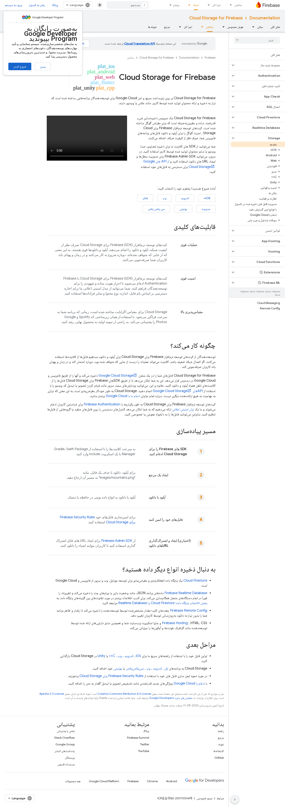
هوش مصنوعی (235, 27)
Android (171, 781)
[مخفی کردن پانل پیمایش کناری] (235, 799)
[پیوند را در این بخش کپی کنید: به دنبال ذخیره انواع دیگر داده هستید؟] (118, 569)
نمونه (221, 744)
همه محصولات (73, 781)
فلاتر (145, 198)
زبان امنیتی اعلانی (183, 409)
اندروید (185, 198)
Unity (101, 656)
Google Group (65, 744)
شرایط (220, 798)
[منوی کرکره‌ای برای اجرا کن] (207, 5)
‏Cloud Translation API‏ (139, 43)
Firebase (210, 57)
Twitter (144, 744)
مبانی (260, 27)
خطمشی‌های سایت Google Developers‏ (171, 698)
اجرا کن (216, 5)
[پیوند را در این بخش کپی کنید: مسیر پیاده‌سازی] (172, 431)
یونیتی (183, 209)
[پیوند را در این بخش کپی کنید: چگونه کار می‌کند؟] (166, 346)
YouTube (143, 751)
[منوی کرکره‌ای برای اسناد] (188, 5)
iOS (138, 656)
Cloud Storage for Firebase (216, 18)
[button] (260, 65)
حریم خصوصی (205, 798)
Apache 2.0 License (51, 694)
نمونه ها (152, 27)
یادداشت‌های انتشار (65, 751)
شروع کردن (19, 66)
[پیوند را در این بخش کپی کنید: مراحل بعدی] (182, 645)
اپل (166, 668)
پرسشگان (70, 758)
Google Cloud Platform (104, 781)
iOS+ (207, 198)
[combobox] (128, 5)
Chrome (152, 781)
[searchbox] (257, 40)
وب (164, 198)
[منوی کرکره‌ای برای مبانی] (252, 27)
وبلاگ (55, 5)
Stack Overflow (64, 738)
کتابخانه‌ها (218, 751)
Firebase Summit (138, 738)
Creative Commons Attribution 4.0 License (124, 694)
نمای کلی (275, 27)
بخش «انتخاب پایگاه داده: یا (162, 603)
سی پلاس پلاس (156, 209)
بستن (43, 67)
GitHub (219, 758)
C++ (112, 656)
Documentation (264, 18)
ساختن (238, 5)
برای (111, 676)
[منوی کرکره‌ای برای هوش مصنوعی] (222, 27)
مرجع (167, 27)
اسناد (196, 5)
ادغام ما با (123, 396)
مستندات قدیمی (66, 764)
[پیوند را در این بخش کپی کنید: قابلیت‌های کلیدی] (169, 227)
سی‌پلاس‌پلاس (135, 668)
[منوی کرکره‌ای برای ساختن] (229, 5)
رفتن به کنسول (37, 5)
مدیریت (206, 209)
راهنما (221, 731)
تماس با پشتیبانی (66, 731)
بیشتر (176, 5)
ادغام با (189, 683)
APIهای (178, 391)
